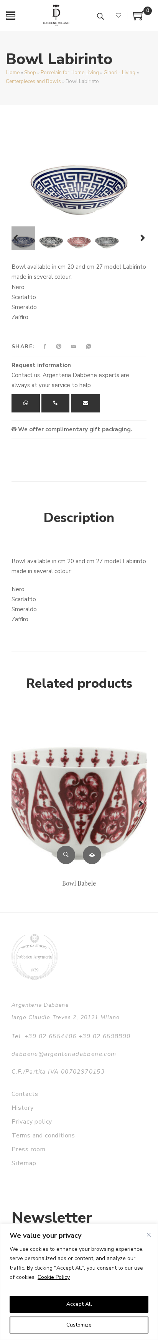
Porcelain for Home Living (70, 72)
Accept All (79, 1304)
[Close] (148, 1234)
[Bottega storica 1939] (35, 956)
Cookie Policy (54, 1277)
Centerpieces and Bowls (33, 81)
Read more (92, 855)
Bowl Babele (79, 883)
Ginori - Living (119, 72)
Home (13, 72)
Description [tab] (79, 518)
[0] (139, 18)
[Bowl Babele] (79, 791)
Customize (79, 1324)
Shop (30, 72)
